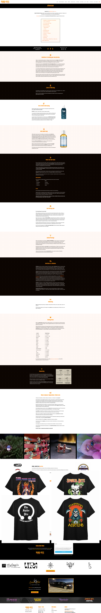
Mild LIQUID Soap (46, 24)
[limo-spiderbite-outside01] (61, 578)
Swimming (45, 34)
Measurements (46, 27)
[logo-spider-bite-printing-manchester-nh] (50, 533)
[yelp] (53, 49)
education (33, 549)
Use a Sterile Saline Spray (47, 23)
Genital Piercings (46, 31)
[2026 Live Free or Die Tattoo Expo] (26, 494)
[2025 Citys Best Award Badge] (83, 462)
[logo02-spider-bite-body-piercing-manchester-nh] (5, 0)
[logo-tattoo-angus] (37, 598)
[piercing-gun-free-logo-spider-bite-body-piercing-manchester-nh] (17, 468)
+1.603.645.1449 (37, 49)
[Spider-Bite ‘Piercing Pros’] (26, 519)
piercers (49, 548)
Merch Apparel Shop (50, 481)
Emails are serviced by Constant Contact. (66, 549)
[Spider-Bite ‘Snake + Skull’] (75, 494)
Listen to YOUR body (46, 21)
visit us (55, 11)
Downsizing (45, 37)
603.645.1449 (51, 11)
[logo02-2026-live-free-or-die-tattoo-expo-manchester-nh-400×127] (11, 598)
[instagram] (48, 49)
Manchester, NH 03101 (28, 611)
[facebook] (50, 49)
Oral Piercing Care (46, 30)
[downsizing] (63, 369)
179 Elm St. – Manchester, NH (37, 48)
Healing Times (45, 36)
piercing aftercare (38, 549)
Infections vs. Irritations (47, 33)
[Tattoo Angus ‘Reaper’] (75, 519)
